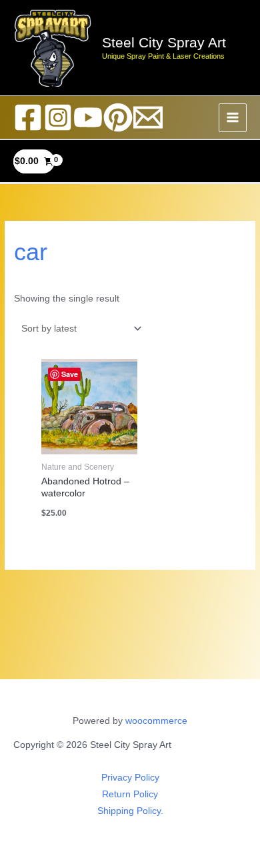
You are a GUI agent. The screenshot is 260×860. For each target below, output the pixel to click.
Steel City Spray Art (164, 42)
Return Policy (130, 794)
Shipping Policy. (130, 811)
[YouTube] (88, 117)
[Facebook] (28, 117)
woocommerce (156, 721)
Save (69, 374)
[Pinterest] (118, 117)
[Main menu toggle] (233, 117)
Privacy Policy (130, 778)
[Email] (148, 117)
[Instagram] (58, 117)
